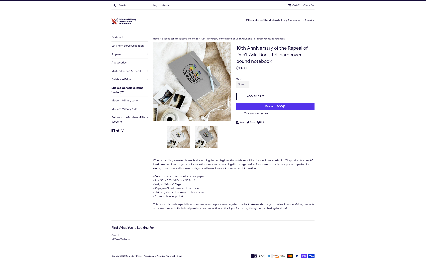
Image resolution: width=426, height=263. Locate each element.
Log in (156, 5)
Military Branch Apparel (129, 71)
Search (115, 235)
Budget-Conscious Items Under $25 (127, 90)
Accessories (119, 62)
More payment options (256, 113)
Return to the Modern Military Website (129, 119)
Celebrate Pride (129, 79)
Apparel (129, 54)
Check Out (309, 5)
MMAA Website (120, 239)
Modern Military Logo (124, 100)
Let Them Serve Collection (127, 45)
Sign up (166, 5)
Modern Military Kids (124, 109)
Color (238, 79)
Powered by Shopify (175, 256)
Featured (117, 37)
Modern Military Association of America (147, 256)
